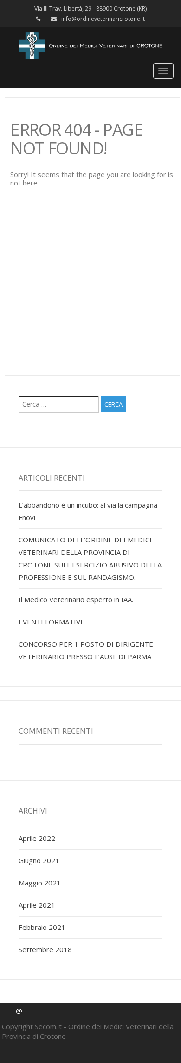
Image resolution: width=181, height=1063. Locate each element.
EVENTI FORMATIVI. (51, 621)
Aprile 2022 (37, 838)
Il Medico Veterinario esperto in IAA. (76, 599)
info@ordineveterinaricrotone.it (103, 19)
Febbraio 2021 (42, 927)
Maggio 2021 (40, 882)
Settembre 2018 (45, 949)
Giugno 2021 (39, 860)
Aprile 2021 (37, 905)
